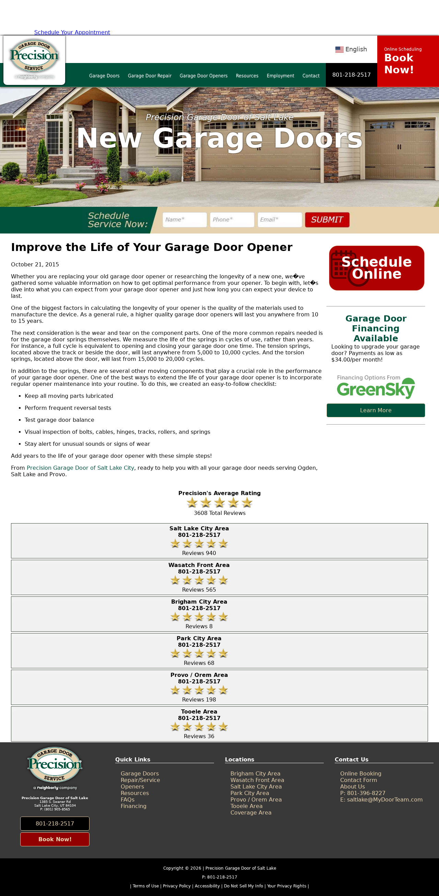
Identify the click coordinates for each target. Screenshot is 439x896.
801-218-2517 (351, 75)
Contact (311, 75)
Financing (133, 806)
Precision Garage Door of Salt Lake (240, 868)
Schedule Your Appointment (72, 32)
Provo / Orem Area (256, 799)
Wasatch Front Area (257, 780)
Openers (132, 786)
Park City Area (249, 793)
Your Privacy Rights (286, 886)
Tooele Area (246, 806)
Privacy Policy (177, 886)
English (356, 49)
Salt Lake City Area (256, 786)
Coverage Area (251, 812)
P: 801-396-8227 (362, 793)
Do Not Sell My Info (244, 886)
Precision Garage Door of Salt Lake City (80, 468)
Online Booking (360, 773)
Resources (247, 75)
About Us (352, 786)
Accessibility (207, 886)
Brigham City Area (255, 773)
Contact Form (358, 780)
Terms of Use (146, 886)
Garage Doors (104, 75)
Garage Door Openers (204, 75)
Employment (280, 75)
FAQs (127, 799)
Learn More (376, 410)
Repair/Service (140, 780)
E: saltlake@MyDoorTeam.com (381, 799)
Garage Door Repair (149, 75)
